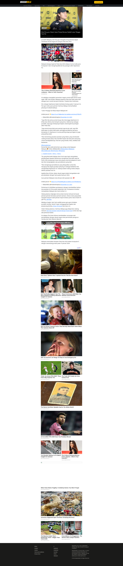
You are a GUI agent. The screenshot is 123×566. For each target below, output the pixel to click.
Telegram (56, 555)
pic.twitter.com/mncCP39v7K (73, 114)
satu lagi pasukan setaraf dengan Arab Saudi (59, 211)
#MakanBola (64, 149)
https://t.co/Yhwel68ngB (58, 182)
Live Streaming (98, 2)
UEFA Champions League (69, 5)
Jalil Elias (49, 199)
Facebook (56, 548)
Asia (59, 5)
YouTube (55, 551)
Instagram (56, 550)
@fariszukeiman (46, 145)
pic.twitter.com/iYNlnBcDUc (73, 182)
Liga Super (37, 5)
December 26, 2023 (66, 117)
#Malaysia (71, 149)
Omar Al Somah (57, 206)
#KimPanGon (55, 151)
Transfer (97, 5)
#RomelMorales (46, 151)
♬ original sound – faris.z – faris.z (51, 153)
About (35, 546)
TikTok (55, 553)
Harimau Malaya (27, 5)
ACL (44, 5)
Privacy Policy (37, 553)
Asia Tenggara (51, 5)
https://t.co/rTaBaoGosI (58, 114)
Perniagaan (89, 5)
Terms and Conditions (39, 551)
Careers (36, 550)
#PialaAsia (62, 151)
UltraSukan (81, 5)
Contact (36, 548)
